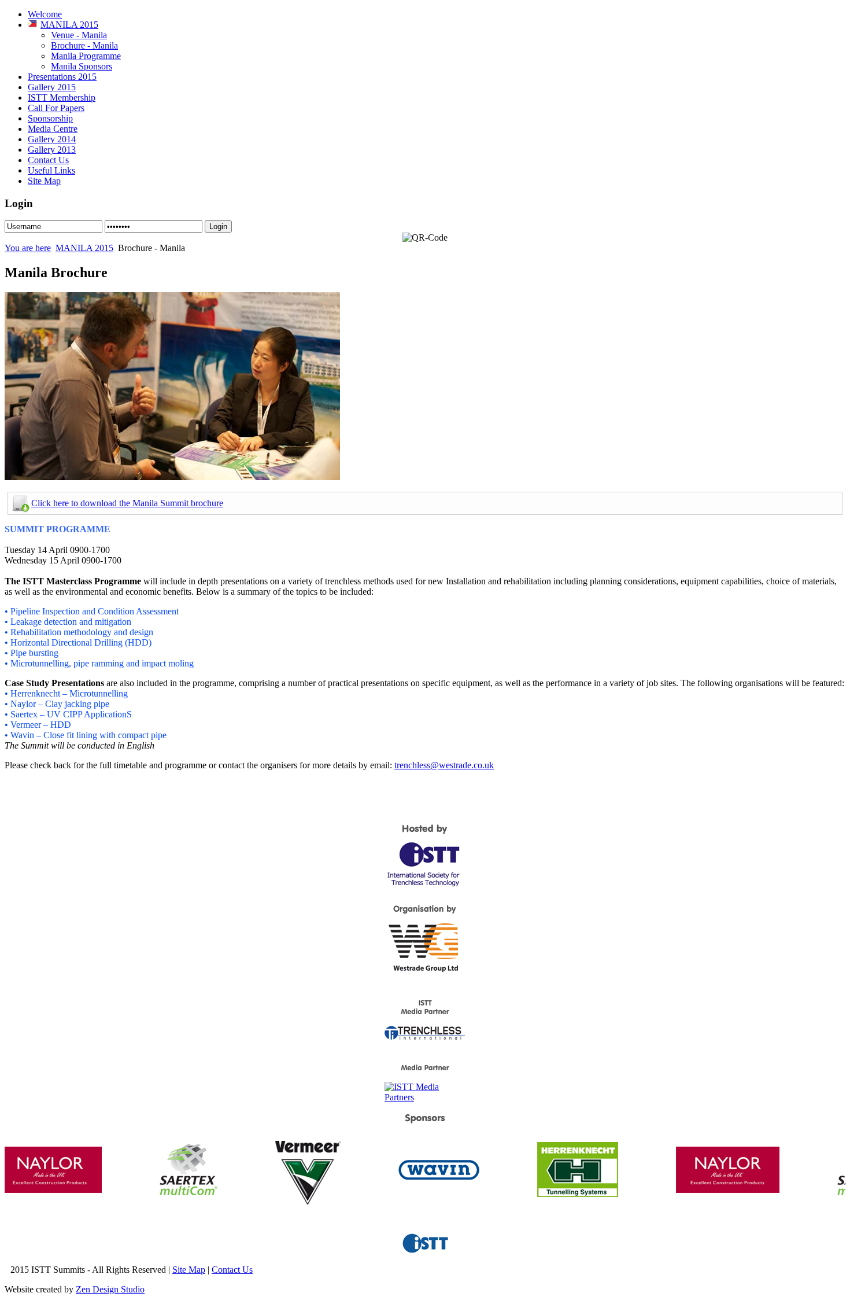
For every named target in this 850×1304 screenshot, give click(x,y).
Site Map (44, 181)
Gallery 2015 (52, 87)
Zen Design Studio (110, 1289)
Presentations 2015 (62, 77)
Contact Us (48, 160)
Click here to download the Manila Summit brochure (127, 503)
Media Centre (52, 129)
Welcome (45, 14)
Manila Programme (86, 56)
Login (218, 226)
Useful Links (51, 170)
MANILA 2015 (69, 25)
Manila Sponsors (81, 66)
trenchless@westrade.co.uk (444, 765)
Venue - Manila (79, 35)
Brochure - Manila (84, 45)
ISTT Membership (61, 97)
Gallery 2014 (52, 139)
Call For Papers (56, 108)
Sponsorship (50, 118)
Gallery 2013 (52, 149)
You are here (28, 248)
